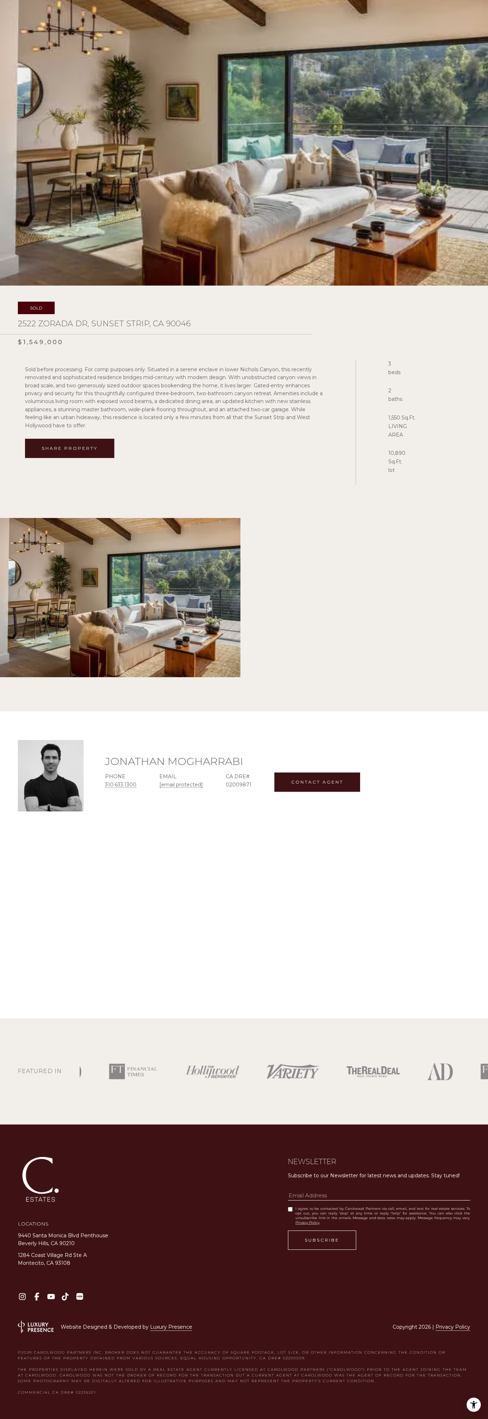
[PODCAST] (79, 1296)
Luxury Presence (171, 1327)
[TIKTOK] (65, 1296)
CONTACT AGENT (317, 782)
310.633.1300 (120, 784)
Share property (70, 448)
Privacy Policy (307, 1222)
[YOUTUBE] (50, 1296)
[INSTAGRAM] (22, 1296)
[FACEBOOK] (36, 1296)
